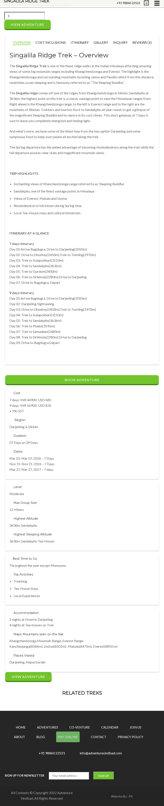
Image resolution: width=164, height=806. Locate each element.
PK (131, 796)
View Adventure (27, 24)
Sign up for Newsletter (24, 775)
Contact (98, 737)
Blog (40, 737)
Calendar (109, 727)
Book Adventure (82, 380)
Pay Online (68, 737)
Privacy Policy (130, 737)
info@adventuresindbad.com (101, 753)
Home (21, 727)
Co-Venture (79, 727)
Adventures (47, 727)
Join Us (135, 727)
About (19, 737)
